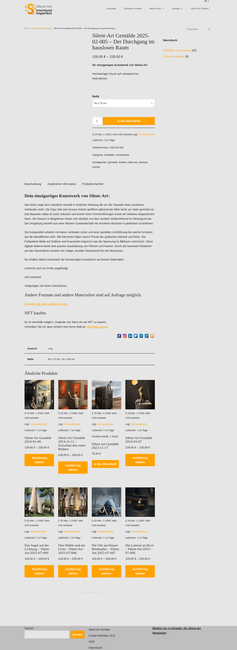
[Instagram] (125, 336)
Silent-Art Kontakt (99, 629)
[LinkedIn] (130, 336)
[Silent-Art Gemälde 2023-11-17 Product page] (106, 394)
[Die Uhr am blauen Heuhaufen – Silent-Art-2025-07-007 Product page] (106, 502)
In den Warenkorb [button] (105, 463)
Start (27, 28)
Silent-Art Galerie (200, 8)
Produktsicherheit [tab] (92, 183)
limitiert (123, 162)
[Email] (141, 336)
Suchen (29, 628)
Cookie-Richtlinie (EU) (102, 635)
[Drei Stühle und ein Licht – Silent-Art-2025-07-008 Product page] (73, 502)
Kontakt (176, 8)
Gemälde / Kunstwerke (41, 28)
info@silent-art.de (97, 326)
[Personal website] (147, 336)
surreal (96, 167)
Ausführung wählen (39, 460)
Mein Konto (155, 8)
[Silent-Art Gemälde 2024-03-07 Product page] (140, 394)
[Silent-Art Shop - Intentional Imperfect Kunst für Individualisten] (38, 9)
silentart (143, 162)
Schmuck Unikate (133, 8)
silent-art (133, 162)
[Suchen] (206, 1)
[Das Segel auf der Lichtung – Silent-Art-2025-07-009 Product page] (39, 502)
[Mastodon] (136, 336)
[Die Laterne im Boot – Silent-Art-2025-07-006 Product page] (140, 502)
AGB (91, 641)
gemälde (113, 162)
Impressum (95, 647)
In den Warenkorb (128, 120)
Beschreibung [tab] (33, 183)
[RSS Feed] (152, 336)
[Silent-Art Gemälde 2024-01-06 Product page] (39, 394)
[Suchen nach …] (174, 29)
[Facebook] (119, 336)
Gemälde (111, 8)
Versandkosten (147, 134)
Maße (95, 96)
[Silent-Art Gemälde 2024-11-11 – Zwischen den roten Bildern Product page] (73, 394)
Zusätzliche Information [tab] (61, 183)
